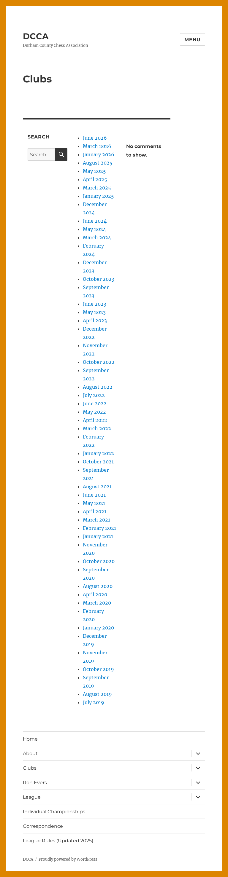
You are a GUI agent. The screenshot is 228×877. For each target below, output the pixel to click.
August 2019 (97, 694)
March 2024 (97, 237)
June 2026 (95, 138)
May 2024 (94, 229)
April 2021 (94, 511)
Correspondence (43, 826)
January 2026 (98, 154)
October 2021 (98, 462)
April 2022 (95, 420)
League (32, 797)
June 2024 (95, 221)
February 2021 (99, 528)
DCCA (35, 36)
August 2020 (98, 586)
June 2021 (94, 495)
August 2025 (98, 163)
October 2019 (98, 669)
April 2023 (95, 320)
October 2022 (99, 362)
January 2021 (98, 536)
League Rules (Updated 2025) (58, 840)
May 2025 (94, 171)
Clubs (30, 768)
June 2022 (95, 403)
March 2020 (97, 603)
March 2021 (96, 520)
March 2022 (97, 428)
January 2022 (98, 453)
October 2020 (99, 561)
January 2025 (98, 196)
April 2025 (95, 179)
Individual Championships (54, 811)
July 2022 (94, 395)
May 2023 (94, 312)
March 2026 (97, 146)
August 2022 (98, 387)
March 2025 (97, 188)
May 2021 (94, 503)
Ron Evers (35, 782)
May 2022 (94, 412)
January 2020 (98, 628)
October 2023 (98, 279)
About (30, 753)
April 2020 (95, 594)
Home (30, 739)
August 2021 (97, 486)
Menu (192, 39)
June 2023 (94, 304)
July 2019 (93, 702)
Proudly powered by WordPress (68, 859)
